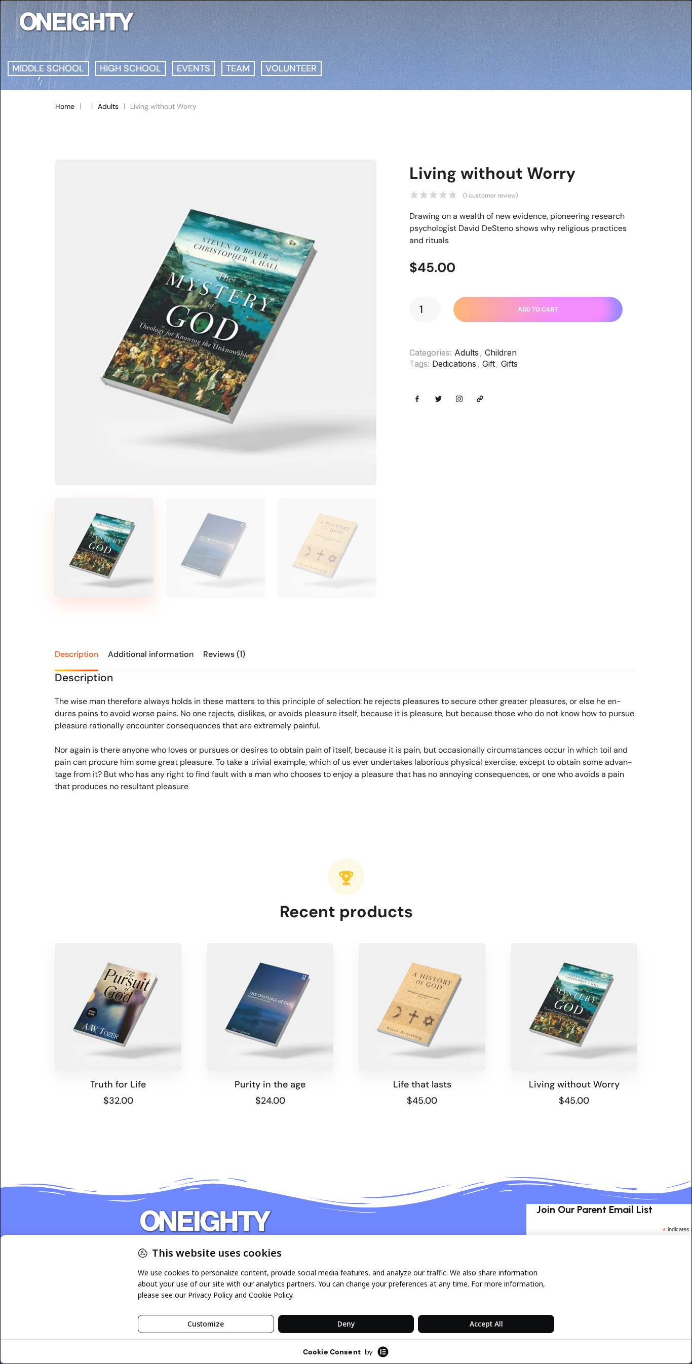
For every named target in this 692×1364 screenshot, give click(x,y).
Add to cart (538, 309)
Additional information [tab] (151, 654)
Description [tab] (76, 654)
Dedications (454, 364)
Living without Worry (574, 1084)
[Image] (417, 399)
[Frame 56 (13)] (215, 322)
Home (64, 106)
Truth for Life (118, 1084)
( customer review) (490, 195)
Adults (108, 106)
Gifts (509, 364)
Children (501, 352)
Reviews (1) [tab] (224, 654)
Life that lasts (422, 1084)
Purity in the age (270, 1084)
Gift (488, 364)
